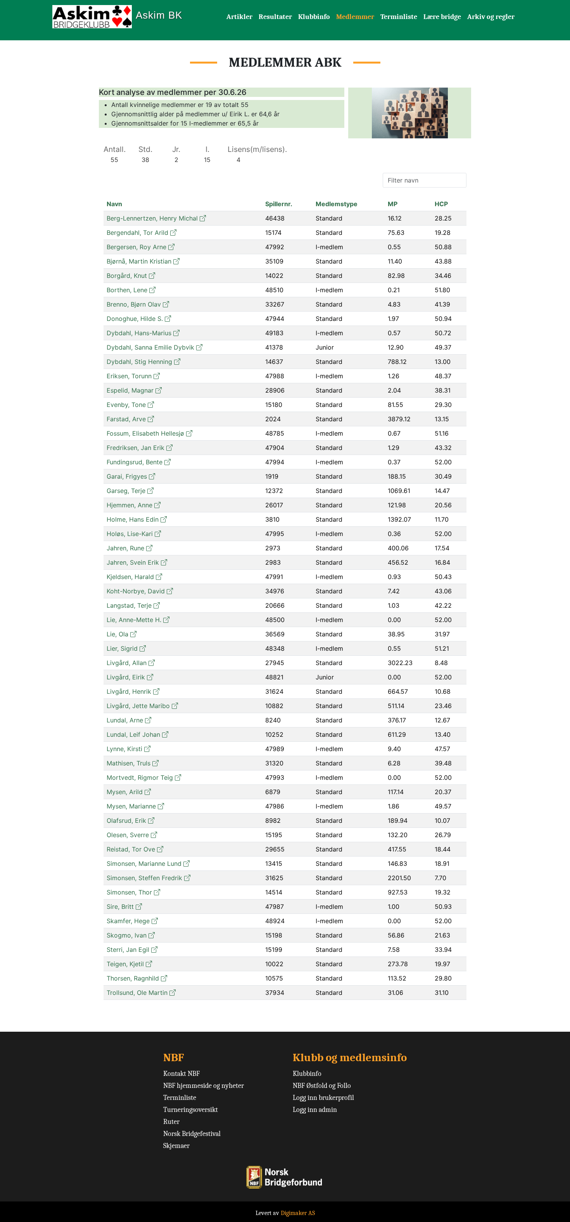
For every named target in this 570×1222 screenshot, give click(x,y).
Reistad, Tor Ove (131, 849)
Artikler (239, 17)
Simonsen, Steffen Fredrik (144, 878)
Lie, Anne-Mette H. (134, 620)
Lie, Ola (117, 634)
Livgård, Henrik (129, 691)
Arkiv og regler (491, 17)
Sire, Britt (120, 906)
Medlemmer (355, 17)
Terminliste (398, 17)
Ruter (171, 1122)
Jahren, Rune (125, 548)
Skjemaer (176, 1146)
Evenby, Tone (126, 404)
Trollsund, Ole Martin (137, 992)
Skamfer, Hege (128, 921)
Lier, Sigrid (122, 648)
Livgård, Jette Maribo (138, 706)
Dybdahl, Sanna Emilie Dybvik (150, 347)
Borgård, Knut (127, 275)
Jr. (176, 149)
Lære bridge (442, 17)
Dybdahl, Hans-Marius (139, 333)
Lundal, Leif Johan (133, 734)
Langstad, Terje (129, 605)
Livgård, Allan (127, 663)
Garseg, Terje (126, 491)
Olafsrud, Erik (126, 820)
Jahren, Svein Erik (133, 562)
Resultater (275, 17)
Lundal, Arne (125, 720)
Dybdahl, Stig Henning (139, 361)
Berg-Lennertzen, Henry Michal (152, 218)
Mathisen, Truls (128, 763)
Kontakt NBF (181, 1074)
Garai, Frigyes (127, 476)
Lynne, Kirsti (124, 749)
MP (392, 204)
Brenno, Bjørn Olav (134, 304)
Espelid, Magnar (130, 390)
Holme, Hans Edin (133, 519)
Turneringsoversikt (190, 1110)
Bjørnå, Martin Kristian (139, 261)
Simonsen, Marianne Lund (144, 863)
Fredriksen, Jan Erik (135, 448)
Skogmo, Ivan (127, 935)
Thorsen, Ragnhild (133, 978)
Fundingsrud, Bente (134, 462)
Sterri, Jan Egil (128, 949)
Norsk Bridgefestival (192, 1134)
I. (207, 149)
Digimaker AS (298, 1213)
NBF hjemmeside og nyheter (203, 1086)
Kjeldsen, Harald (130, 577)
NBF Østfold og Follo (322, 1086)
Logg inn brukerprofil (323, 1098)
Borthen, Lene (127, 290)
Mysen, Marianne (131, 806)
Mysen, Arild (125, 792)
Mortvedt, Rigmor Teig (140, 777)
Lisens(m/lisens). (257, 149)
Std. (145, 149)
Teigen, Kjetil (125, 964)
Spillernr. (278, 204)
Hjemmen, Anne (129, 505)
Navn (114, 204)
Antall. (115, 149)
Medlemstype (337, 204)
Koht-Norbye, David (136, 591)
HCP (441, 204)
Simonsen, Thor (129, 892)
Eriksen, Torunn (129, 376)
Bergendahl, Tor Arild (137, 232)
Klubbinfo (314, 17)
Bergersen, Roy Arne (136, 247)
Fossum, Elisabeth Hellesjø (145, 433)
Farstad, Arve (126, 419)
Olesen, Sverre (128, 835)
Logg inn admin (315, 1110)
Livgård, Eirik (126, 677)
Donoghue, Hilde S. (135, 318)
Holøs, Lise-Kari (130, 534)
